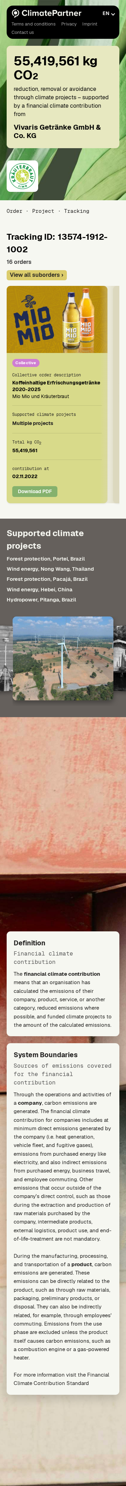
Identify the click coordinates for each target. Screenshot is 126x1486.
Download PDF (35, 491)
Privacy (69, 24)
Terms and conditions (34, 24)
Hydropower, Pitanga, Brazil (41, 599)
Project (43, 211)
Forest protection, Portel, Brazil (46, 558)
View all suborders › (36, 275)
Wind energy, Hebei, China (39, 589)
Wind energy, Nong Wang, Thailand (50, 568)
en (106, 13)
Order (14, 211)
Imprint (89, 24)
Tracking (76, 211)
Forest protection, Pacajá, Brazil (47, 579)
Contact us (23, 32)
